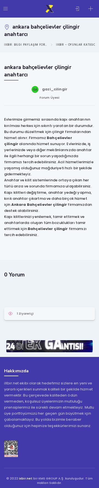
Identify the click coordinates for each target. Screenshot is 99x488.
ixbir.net (25, 478)
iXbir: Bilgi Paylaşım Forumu (25, 45)
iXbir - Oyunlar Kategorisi (77, 45)
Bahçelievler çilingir (48, 228)
